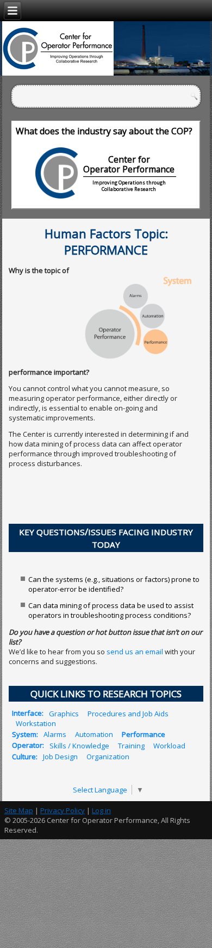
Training (131, 745)
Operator (27, 745)
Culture (24, 756)
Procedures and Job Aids (128, 713)
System (24, 734)
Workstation (36, 723)
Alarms (54, 734)
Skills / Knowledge (79, 745)
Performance (143, 734)
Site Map (18, 810)
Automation (94, 734)
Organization (107, 756)
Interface (27, 713)
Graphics (64, 713)
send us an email (135, 651)
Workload (169, 745)
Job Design (60, 756)
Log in (101, 810)
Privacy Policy (62, 810)
